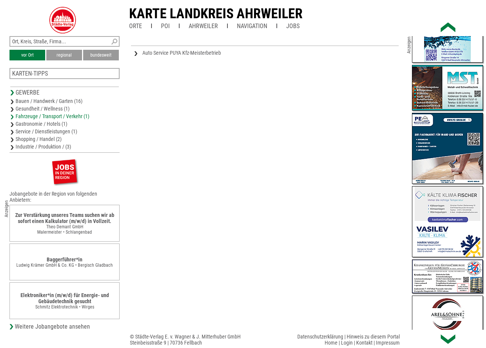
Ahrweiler (203, 26)
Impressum (388, 343)
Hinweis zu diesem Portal (373, 337)
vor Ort (27, 55)
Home (331, 343)
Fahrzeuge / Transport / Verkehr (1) (52, 116)
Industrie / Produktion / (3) (43, 147)
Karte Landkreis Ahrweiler (216, 14)
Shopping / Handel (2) (39, 139)
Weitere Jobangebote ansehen (52, 326)
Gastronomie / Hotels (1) (41, 124)
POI (165, 26)
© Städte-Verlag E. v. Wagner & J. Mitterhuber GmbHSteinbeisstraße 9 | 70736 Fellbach (185, 340)
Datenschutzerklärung (320, 337)
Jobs (293, 26)
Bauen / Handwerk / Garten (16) (49, 101)
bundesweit (101, 55)
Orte (135, 26)
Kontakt (364, 343)
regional (64, 55)
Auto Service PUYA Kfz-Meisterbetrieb (181, 53)
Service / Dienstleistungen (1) (46, 131)
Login (347, 343)
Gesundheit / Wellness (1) (42, 109)
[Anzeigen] (64, 171)
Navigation (252, 26)
